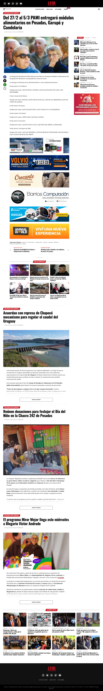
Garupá (51, 242)
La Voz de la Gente (39, 9)
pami (24, 243)
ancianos (31, 242)
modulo (56, 242)
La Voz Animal (58, 9)
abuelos (25, 242)
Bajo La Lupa (50, 9)
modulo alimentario (16, 243)
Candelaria (39, 242)
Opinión (66, 8)
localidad (61, 577)
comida (45, 242)
